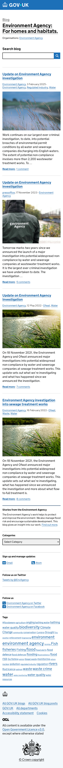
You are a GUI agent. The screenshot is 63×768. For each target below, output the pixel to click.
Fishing (21, 649)
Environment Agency (31, 37)
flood (31, 649)
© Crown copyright (31, 759)
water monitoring (20, 675)
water (7, 674)
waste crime (42, 668)
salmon (19, 669)
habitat (21, 659)
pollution (15, 663)
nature (53, 659)
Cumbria (40, 632)
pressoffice (8, 192)
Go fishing (13, 658)
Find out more (49, 524)
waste (27, 668)
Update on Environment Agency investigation (26, 76)
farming (47, 644)
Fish (54, 643)
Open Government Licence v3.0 (23, 729)
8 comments (23, 498)
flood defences (19, 654)
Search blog (11, 49)
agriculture (21, 622)
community (18, 632)
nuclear (5, 664)
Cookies (42, 713)
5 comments (23, 282)
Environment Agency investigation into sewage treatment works (28, 402)
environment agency (23, 643)
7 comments (23, 386)
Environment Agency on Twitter (23, 603)
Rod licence (8, 669)
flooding (32, 654)
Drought (49, 632)
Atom (39, 562)
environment (43, 637)
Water (52, 87)
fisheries (9, 649)
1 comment (22, 169)
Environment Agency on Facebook (25, 606)
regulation (42, 663)
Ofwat (46, 305)
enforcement (15, 637)
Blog (5, 20)
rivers (53, 663)
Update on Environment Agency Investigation (26, 297)
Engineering (26, 638)
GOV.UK (7, 708)
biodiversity (29, 627)
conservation (29, 632)
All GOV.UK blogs (13, 703)
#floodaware (8, 622)
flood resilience (44, 655)
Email (9, 562)
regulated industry (28, 664)
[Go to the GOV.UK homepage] (15, 5)
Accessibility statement (18, 713)
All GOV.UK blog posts (43, 703)
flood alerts (41, 650)
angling (30, 622)
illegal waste (31, 659)
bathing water (42, 622)
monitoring (43, 658)
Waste (5, 413)
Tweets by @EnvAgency (15, 579)
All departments (27, 708)
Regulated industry (37, 87)
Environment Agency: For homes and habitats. (30, 28)
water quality (36, 675)
